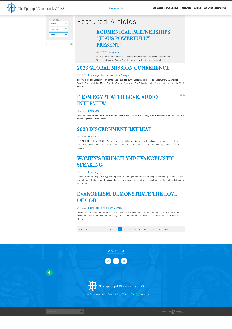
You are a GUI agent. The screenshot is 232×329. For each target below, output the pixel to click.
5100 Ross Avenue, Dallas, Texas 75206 (101, 294)
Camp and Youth (172, 8)
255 (153, 229)
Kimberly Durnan (113, 207)
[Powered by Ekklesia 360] (173, 312)
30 (100, 229)
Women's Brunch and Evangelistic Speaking (126, 161)
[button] (58, 23)
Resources (186, 8)
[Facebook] (116, 261)
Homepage (113, 52)
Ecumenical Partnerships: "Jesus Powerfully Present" (134, 38)
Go (81, 311)
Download (184, 95)
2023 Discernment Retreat (114, 129)
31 (105, 229)
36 (130, 229)
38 (140, 229)
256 (159, 229)
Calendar (197, 8)
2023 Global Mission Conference (123, 67)
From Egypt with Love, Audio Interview (117, 100)
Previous (83, 229)
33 (115, 229)
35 (125, 229)
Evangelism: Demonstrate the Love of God (127, 197)
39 (145, 229)
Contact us (144, 294)
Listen (181, 95)
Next (166, 229)
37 (135, 229)
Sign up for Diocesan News (215, 8)
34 (120, 229)
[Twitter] (124, 261)
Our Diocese (158, 8)
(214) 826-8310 (128, 294)
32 (110, 229)
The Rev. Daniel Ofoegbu (117, 75)
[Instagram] (108, 261)
